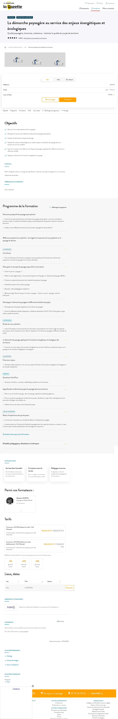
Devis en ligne (50, 100)
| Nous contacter (108, 9)
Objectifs (5, 111)
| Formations (95, 9)
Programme (13, 111)
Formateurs (22, 111)
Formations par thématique (59, 710)
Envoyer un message (53, 693)
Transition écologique (98, 718)
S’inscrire (67, 100)
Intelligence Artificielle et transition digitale (98, 703)
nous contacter (24, 631)
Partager (66, 111)
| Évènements (84, 9)
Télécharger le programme (51, 111)
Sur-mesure (69, 80)
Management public (98, 709)
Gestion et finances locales (98, 705)
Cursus (59, 717)
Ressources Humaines (98, 716)
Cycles (59, 714)
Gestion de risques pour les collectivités (98, 707)
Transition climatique (24, 17)
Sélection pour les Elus (98, 711)
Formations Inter (59, 712)
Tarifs (29, 111)
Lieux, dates (36, 111)
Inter (47, 80)
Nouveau (11, 17)
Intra (58, 80)
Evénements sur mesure (59, 705)
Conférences (59, 703)
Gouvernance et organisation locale (98, 713)
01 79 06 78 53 (78, 693)
